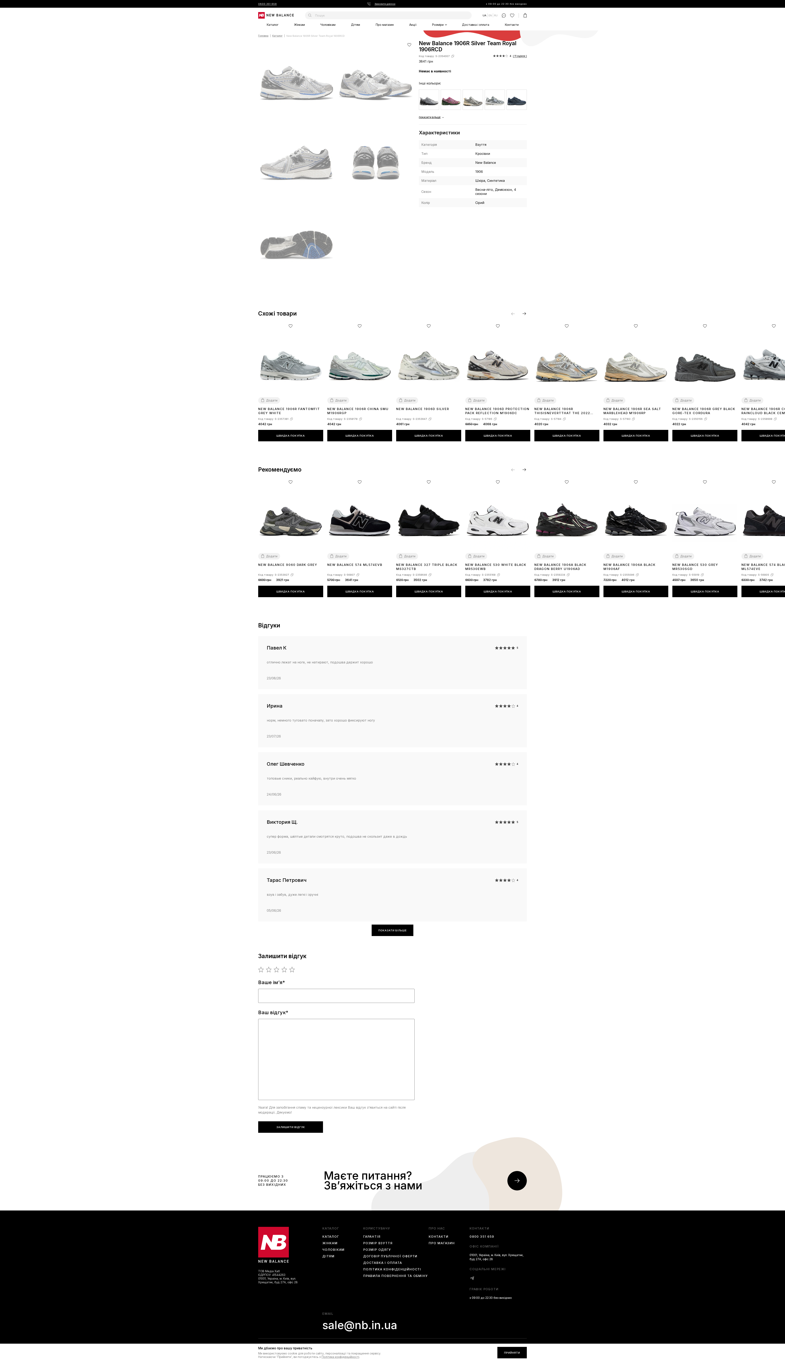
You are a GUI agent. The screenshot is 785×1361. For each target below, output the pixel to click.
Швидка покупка (290, 435)
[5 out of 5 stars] (292, 969)
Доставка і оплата (475, 25)
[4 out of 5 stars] (284, 969)
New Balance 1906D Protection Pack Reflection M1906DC (497, 411)
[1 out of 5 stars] (261, 969)
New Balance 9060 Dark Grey (287, 565)
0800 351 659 (267, 4)
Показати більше (392, 930)
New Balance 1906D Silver (422, 409)
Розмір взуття (377, 1243)
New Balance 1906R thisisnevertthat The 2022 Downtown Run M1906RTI (562, 411)
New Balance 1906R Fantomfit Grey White (289, 411)
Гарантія (371, 1236)
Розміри (438, 25)
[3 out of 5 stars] (277, 969)
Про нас (437, 1228)
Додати (271, 400)
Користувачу (376, 1228)
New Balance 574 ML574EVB (354, 565)
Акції (412, 25)
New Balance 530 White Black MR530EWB (495, 567)
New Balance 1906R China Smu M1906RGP (358, 411)
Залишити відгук (290, 1127)
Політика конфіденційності (392, 1269)
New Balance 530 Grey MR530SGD (695, 567)
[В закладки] (409, 44)
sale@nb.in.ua (359, 1325)
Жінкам (299, 25)
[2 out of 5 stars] (269, 969)
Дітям (355, 25)
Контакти (512, 25)
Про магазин (385, 25)
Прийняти (512, 1352)
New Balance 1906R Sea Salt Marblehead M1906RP (632, 411)
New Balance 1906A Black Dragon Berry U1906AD (560, 567)
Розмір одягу (377, 1249)
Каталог (272, 25)
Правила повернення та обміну (395, 1276)
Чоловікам (327, 25)
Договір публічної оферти (390, 1256)
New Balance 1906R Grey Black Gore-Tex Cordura (703, 411)
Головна (263, 36)
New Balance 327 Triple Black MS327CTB (427, 567)
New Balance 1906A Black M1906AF (629, 567)
